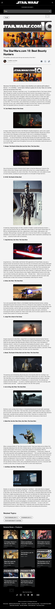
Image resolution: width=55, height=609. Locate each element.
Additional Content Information (14, 603)
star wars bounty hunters (13, 520)
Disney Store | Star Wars (14, 605)
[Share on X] (45, 61)
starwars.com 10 (26, 517)
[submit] (52, 2)
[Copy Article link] (49, 61)
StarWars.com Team (12, 60)
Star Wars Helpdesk (23, 605)
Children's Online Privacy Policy (33, 603)
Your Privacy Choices (40, 605)
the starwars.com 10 (11, 517)
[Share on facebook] (41, 61)
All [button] (6, 11)
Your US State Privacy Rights (45, 603)
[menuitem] (2, 2)
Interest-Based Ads (32, 605)
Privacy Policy (24, 603)
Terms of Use (5, 603)
